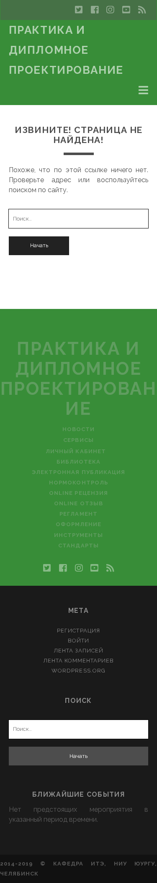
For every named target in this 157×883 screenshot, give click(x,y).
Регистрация (78, 630)
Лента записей (79, 650)
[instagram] (110, 10)
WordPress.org (78, 670)
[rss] (142, 10)
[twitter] (78, 10)
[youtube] (126, 10)
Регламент (78, 514)
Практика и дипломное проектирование (66, 50)
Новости (78, 429)
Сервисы (78, 440)
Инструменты (78, 535)
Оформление (78, 524)
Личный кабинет (76, 451)
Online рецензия (78, 493)
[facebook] (94, 10)
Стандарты (78, 545)
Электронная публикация (78, 472)
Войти (78, 640)
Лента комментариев (78, 660)
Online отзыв (78, 503)
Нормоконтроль (78, 482)
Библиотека (78, 462)
